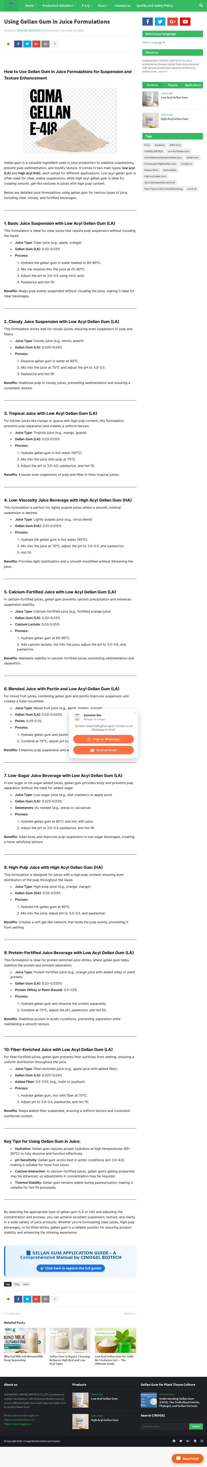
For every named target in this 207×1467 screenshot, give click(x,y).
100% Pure (175, 144)
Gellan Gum (193, 157)
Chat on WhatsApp (106, 739)
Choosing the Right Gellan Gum (160, 163)
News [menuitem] (102, 5)
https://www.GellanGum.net (19, 1419)
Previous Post (13, 1313)
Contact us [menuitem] (122, 5)
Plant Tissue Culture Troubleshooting (163, 188)
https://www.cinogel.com (17, 1424)
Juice (26, 1284)
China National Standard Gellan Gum (163, 157)
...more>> (162, 71)
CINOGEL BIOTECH (29, 30)
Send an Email (106, 750)
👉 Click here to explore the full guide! (70, 1267)
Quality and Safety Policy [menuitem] (154, 5)
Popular (173, 85)
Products (152, 85)
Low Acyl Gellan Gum (178, 151)
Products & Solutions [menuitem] (58, 5)
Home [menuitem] (29, 5)
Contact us (186, 163)
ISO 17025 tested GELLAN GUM (159, 182)
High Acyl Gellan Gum (155, 176)
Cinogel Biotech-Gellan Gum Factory (41, 1441)
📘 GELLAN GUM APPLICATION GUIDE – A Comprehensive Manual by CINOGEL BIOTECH (70, 1254)
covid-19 (191, 188)
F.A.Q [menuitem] (85, 5)
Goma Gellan (169, 169)
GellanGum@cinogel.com (25, 1415)
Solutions (160, 144)
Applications (193, 85)
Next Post (129, 1313)
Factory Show (151, 169)
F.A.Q (16, 1284)
